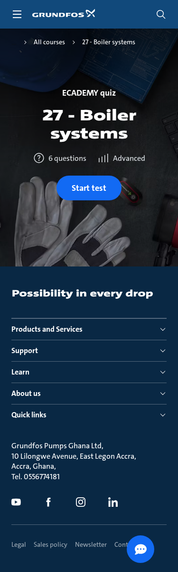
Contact (125, 544)
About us (26, 393)
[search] (160, 14)
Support (24, 350)
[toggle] (17, 14)
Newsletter (91, 544)
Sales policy (50, 544)
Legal (18, 544)
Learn (20, 372)
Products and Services (47, 329)
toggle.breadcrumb (14, 42)
